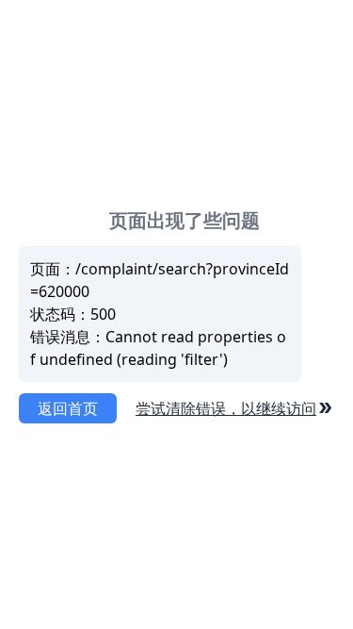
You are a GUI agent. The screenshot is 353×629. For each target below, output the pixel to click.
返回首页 (68, 408)
